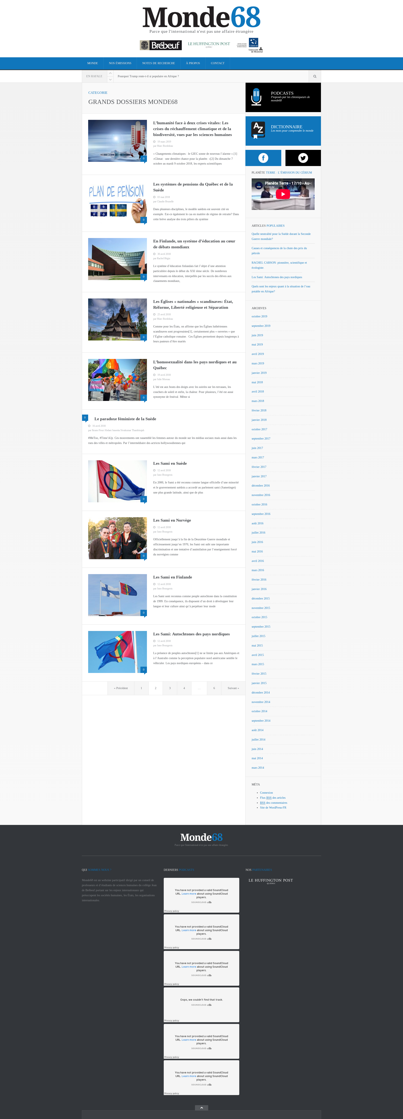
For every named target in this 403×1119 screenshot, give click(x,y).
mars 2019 (258, 363)
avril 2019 (258, 354)
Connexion (266, 792)
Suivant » (233, 688)
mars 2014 (258, 767)
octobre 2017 (259, 429)
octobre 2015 (259, 617)
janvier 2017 (259, 476)
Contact (218, 63)
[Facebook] (263, 158)
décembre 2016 (261, 485)
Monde (92, 63)
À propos (193, 63)
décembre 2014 (261, 692)
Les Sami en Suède (170, 463)
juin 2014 (257, 749)
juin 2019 (257, 335)
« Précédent (121, 688)
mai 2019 (257, 344)
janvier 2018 (259, 419)
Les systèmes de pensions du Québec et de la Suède (193, 187)
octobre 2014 (259, 711)
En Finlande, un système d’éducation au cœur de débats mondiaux (194, 244)
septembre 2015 (261, 626)
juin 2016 (257, 542)
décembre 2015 (261, 598)
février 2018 (259, 410)
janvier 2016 (259, 589)
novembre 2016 (261, 495)
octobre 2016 (259, 504)
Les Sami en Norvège (172, 520)
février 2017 (259, 467)
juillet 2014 (258, 739)
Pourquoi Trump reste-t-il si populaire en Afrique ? (148, 76)
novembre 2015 (261, 608)
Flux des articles (272, 797)
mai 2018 (257, 382)
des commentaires (273, 802)
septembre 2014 (261, 720)
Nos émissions (120, 63)
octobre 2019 (259, 316)
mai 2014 (257, 758)
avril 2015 (258, 655)
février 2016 (259, 579)
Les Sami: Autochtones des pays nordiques (191, 634)
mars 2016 (258, 570)
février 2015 (259, 673)
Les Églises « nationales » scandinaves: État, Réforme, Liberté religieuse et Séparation (193, 304)
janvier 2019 (259, 372)
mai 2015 (257, 645)
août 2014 (257, 730)
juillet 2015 (258, 636)
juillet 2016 (258, 532)
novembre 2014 (261, 702)
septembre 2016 (261, 514)
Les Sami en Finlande (172, 577)
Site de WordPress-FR (273, 807)
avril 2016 (258, 561)
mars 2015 (258, 664)
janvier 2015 (259, 683)
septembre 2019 (261, 325)
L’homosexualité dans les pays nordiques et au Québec (195, 365)
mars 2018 (258, 401)
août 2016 (257, 523)
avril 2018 (258, 391)
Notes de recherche (158, 63)
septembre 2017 (261, 438)
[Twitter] (303, 158)
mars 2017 (258, 457)
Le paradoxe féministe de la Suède (125, 418)
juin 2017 (257, 448)
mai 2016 (257, 551)
